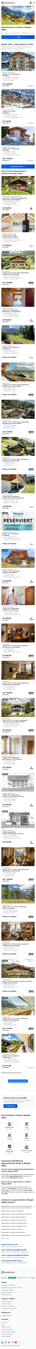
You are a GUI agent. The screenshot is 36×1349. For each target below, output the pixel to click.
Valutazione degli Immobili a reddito (11, 1287)
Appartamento (15, 33)
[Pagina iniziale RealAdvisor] (8, 3)
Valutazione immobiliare (8, 1285)
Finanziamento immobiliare (9, 1308)
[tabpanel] (18, 1223)
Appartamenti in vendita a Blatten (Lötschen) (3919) (15, 1235)
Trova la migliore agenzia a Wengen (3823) (13, 1257)
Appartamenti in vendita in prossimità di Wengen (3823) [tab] (17, 1206)
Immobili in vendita (6, 1301)
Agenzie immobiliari (7, 1292)
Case (26, 1128)
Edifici (26, 1139)
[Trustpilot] (18, 1278)
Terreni (9, 1139)
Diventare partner (6, 1315)
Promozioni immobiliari (7, 1306)
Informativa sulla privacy (8, 1331)
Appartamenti (9, 1128)
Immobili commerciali (9, 1151)
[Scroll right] (33, 1206)
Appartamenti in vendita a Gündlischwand (13, 1232)
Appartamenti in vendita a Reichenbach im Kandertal (16, 1214)
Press (2, 1324)
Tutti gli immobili (6, 1336)
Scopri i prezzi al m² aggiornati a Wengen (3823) (14, 1252)
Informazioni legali (6, 1334)
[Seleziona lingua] (30, 2)
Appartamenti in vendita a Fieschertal (12, 1229)
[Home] (2, 33)
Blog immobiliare (6, 1295)
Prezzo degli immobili (7, 1290)
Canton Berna (25, 33)
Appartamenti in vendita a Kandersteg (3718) (14, 1223)
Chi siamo (4, 1322)
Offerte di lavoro (6, 1327)
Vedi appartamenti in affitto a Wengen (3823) (14, 1263)
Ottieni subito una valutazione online (11, 1246)
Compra (7, 33)
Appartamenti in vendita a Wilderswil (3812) (13, 1217)
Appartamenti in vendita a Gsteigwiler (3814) (13, 1226)
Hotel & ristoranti (26, 1151)
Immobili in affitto (6, 1304)
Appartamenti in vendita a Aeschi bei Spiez (13, 1220)
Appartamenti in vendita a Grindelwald (12, 1211)
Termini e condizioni (7, 1329)
